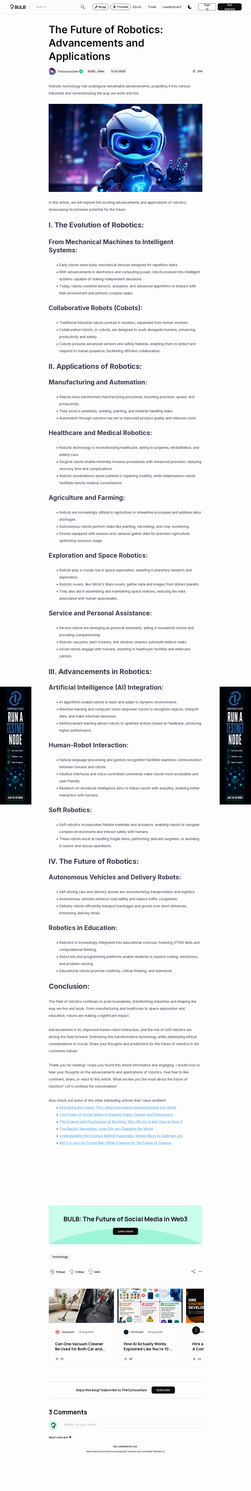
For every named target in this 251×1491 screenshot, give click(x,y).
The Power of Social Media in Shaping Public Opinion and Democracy (116, 1115)
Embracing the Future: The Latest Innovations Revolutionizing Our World (117, 1107)
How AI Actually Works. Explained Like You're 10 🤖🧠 (149, 1346)
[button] (137, 7)
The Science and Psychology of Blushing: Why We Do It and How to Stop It (120, 1122)
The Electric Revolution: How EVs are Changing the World (106, 1129)
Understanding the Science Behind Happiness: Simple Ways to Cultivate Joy (121, 1136)
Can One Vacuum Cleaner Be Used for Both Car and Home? (79, 1346)
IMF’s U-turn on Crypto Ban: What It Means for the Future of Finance (115, 1143)
